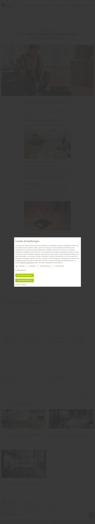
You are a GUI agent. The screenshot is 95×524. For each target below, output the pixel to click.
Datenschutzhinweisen (27, 262)
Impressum (24, 284)
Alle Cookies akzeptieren (24, 275)
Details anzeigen (21, 270)
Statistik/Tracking (45, 266)
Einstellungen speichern (25, 280)
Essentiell (22, 266)
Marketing (32, 266)
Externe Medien (59, 266)
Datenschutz (18, 284)
